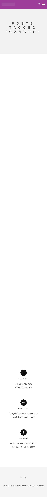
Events (28, 173)
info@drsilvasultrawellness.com (23, 414)
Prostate (15, 169)
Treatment (26, 169)
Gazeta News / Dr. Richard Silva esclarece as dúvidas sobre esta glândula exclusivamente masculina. (22, 94)
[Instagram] (26, 478)
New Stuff (22, 176)
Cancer (23, 164)
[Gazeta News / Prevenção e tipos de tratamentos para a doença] (22, 202)
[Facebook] (21, 478)
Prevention (20, 166)
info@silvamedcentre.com (23, 417)
